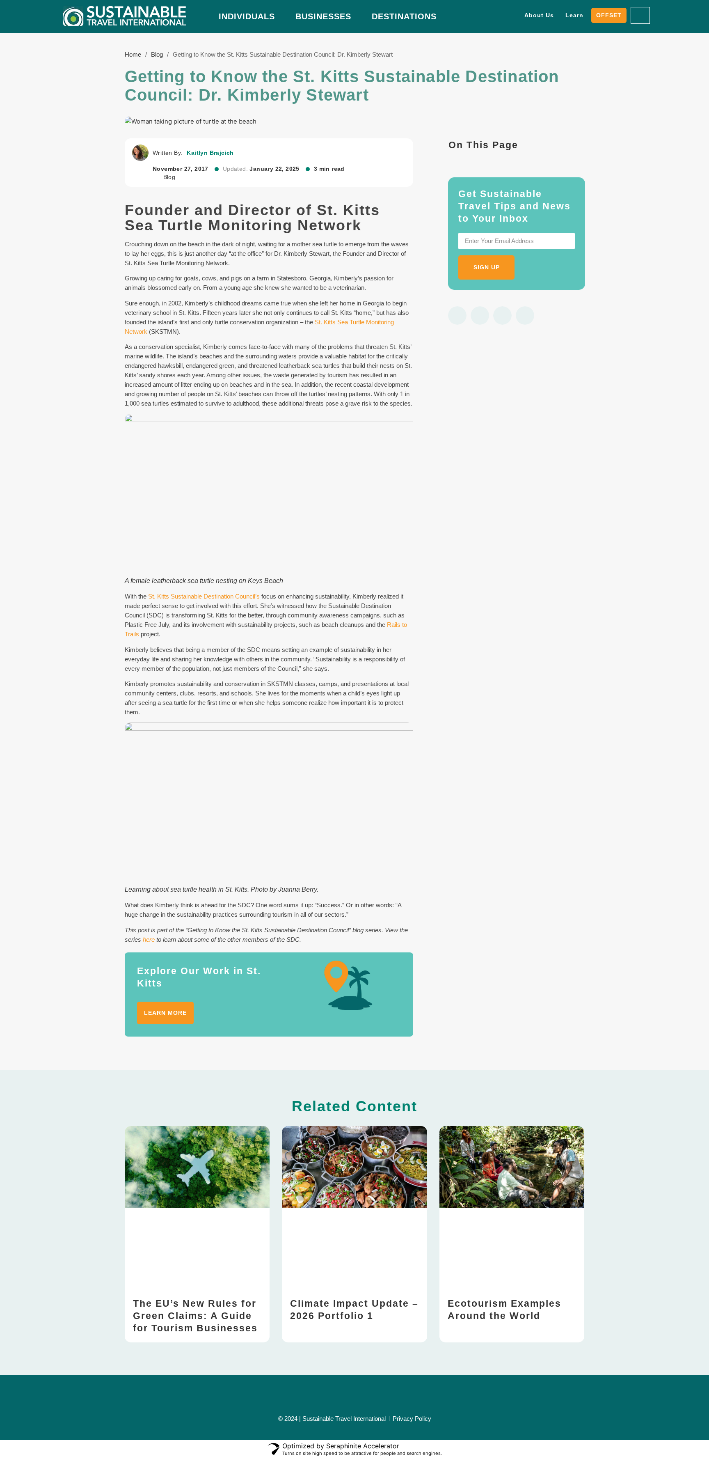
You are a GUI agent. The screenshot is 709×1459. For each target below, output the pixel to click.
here (149, 939)
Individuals (247, 16)
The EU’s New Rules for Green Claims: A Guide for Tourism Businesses (195, 1315)
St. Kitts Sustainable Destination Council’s (204, 596)
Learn (574, 15)
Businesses (323, 16)
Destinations (404, 16)
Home (133, 54)
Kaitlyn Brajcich (210, 152)
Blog (157, 54)
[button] (457, 315)
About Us (539, 15)
